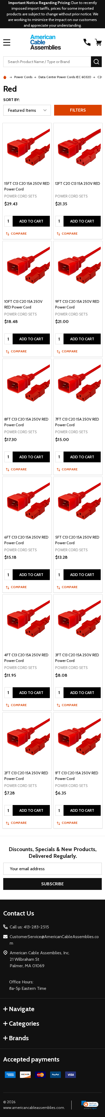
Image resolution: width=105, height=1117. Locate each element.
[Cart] (99, 42)
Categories (24, 1023)
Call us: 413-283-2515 (29, 926)
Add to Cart (31, 221)
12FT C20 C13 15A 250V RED (77, 183)
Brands (19, 1038)
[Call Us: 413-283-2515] (87, 42)
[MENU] (6, 42)
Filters (78, 110)
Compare (19, 233)
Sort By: (11, 99)
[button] (90, 1105)
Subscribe (52, 883)
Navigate (21, 1009)
